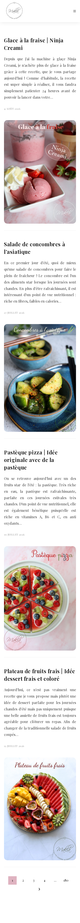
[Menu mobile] (74, 11)
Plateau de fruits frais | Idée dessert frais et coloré (39, 674)
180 (65, 880)
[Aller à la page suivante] (39, 889)
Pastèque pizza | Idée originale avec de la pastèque (31, 460)
